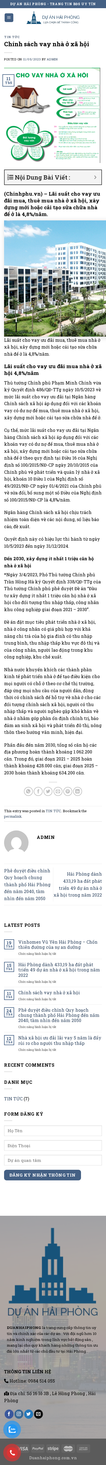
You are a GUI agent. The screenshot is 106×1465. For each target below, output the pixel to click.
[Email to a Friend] (58, 791)
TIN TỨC (12, 37)
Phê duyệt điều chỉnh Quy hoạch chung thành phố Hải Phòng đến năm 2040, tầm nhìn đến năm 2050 (27, 884)
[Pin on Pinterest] (67, 791)
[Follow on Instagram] (18, 1414)
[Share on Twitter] (47, 791)
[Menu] (9, 17)
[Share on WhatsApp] (28, 791)
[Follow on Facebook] (9, 1414)
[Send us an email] (38, 1414)
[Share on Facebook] (38, 791)
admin (52, 59)
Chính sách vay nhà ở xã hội (49, 992)
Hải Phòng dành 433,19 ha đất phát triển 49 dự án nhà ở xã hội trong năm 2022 (59, 970)
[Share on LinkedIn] (77, 791)
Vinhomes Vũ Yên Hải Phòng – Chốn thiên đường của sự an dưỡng (58, 944)
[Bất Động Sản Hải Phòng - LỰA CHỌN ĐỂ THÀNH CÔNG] (53, 18)
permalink (12, 816)
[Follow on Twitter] (28, 1414)
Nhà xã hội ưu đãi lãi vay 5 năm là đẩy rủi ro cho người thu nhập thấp (59, 1040)
